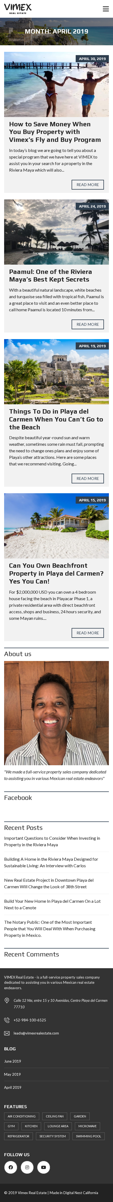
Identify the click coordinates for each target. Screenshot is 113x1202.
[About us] (56, 713)
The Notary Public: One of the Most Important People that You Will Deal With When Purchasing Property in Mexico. (49, 928)
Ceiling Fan (55, 1116)
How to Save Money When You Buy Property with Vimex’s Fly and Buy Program (55, 131)
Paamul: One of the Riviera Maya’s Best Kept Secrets (50, 275)
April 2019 (12, 1087)
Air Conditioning (22, 1116)
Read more (88, 184)
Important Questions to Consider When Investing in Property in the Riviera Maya (52, 841)
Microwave (87, 1126)
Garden (80, 1116)
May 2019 (12, 1074)
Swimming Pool (88, 1136)
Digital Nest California (80, 1193)
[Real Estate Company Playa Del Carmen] (16, 9)
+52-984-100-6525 (30, 1020)
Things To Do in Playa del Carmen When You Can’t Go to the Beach (56, 419)
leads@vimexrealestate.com (36, 1033)
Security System (52, 1136)
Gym (11, 1126)
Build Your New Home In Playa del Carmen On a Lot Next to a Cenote (52, 904)
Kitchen (31, 1126)
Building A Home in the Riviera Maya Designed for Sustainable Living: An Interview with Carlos (51, 862)
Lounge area (58, 1126)
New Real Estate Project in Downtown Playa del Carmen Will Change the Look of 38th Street (49, 883)
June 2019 (12, 1061)
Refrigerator (18, 1136)
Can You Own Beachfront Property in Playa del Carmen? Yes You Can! (56, 573)
